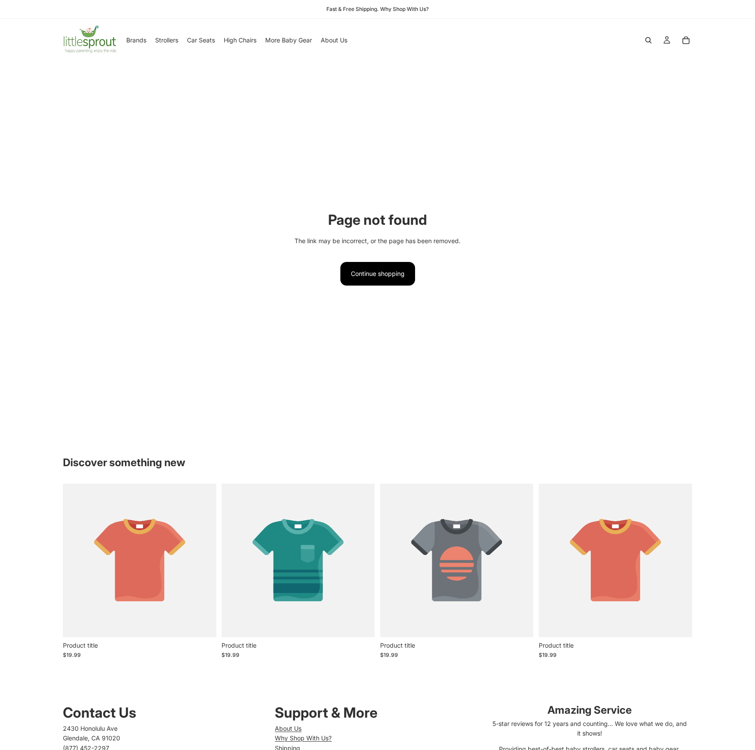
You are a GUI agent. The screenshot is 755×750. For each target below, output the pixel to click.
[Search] (648, 40)
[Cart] (686, 40)
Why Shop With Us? (303, 738)
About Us (288, 728)
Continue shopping (378, 273)
